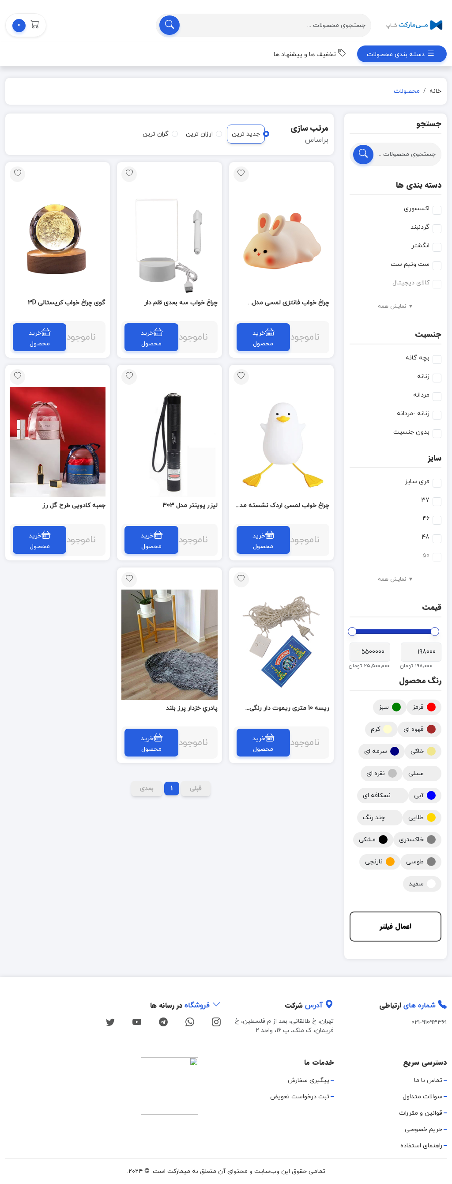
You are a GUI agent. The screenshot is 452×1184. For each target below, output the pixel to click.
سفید (416, 884)
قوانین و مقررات (420, 1113)
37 (425, 500)
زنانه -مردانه (413, 413)
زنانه (423, 376)
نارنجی (374, 862)
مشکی (367, 840)
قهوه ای (413, 729)
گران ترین (156, 134)
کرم (375, 729)
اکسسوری (416, 208)
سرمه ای (375, 751)
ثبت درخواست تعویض (299, 1097)
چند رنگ (374, 817)
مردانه (421, 395)
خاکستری (411, 840)
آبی (419, 795)
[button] (25, 25)
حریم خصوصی (423, 1129)
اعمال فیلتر (395, 926)
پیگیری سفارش (308, 1080)
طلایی (416, 817)
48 (425, 537)
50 (425, 556)
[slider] (434, 631)
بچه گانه (417, 358)
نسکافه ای (377, 795)
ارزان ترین (199, 134)
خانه (435, 91)
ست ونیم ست (410, 264)
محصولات (407, 91)
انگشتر (420, 246)
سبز (384, 707)
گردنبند (420, 227)
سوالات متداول (422, 1097)
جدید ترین (246, 134)
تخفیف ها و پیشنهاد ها (306, 54)
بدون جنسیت (411, 432)
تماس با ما (428, 1080)
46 (425, 518)
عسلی (416, 773)
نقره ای (375, 773)
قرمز (418, 707)
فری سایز (417, 481)
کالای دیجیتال (410, 283)
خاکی (417, 751)
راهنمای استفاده (421, 1146)
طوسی (415, 862)
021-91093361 (429, 1022)
